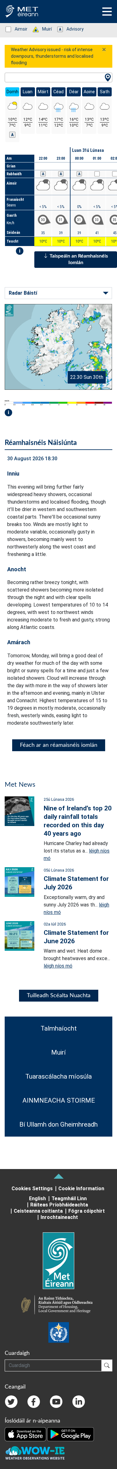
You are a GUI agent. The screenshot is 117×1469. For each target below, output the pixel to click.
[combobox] (58, 77)
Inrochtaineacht (59, 1217)
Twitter (11, 1401)
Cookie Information (81, 1188)
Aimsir (17, 29)
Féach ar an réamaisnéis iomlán (58, 745)
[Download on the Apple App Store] (26, 1433)
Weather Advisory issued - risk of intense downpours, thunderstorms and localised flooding (52, 56)
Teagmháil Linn (69, 1198)
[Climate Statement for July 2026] (19, 882)
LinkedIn (78, 1401)
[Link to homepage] (58, 1260)
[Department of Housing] (59, 1305)
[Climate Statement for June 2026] (19, 935)
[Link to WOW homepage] (35, 1453)
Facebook (33, 1401)
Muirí (44, 29)
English (37, 1198)
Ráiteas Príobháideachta (59, 1205)
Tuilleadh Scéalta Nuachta (58, 995)
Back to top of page (59, 1176)
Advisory (72, 29)
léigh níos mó (58, 966)
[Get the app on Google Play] (70, 1433)
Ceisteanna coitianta (38, 1211)
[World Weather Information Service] (59, 1332)
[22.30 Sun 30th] (58, 347)
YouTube (56, 1401)
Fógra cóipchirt (86, 1211)
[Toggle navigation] (107, 11)
